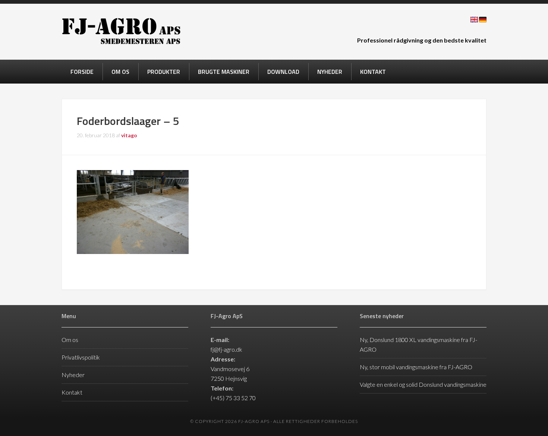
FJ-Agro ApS (121, 31)
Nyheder (73, 374)
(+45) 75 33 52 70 (233, 397)
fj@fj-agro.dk (226, 349)
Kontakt (72, 392)
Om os (70, 339)
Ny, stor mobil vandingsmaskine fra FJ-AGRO (416, 366)
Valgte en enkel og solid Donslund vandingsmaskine (423, 384)
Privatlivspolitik (81, 357)
